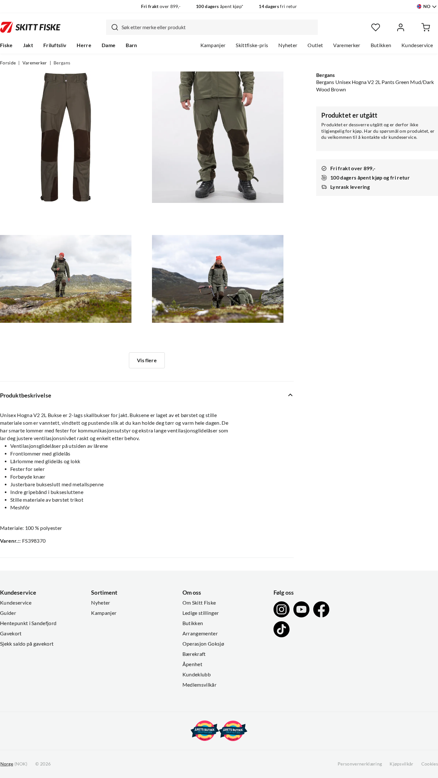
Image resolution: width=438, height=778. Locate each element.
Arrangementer (200, 633)
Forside (8, 62)
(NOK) (13, 763)
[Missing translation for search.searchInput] (112, 27)
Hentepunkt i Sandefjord (28, 623)
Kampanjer (213, 45)
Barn (131, 45)
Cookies (429, 763)
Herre (84, 45)
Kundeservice (417, 45)
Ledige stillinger (200, 613)
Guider (8, 613)
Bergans (62, 62)
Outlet (315, 45)
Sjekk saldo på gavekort (27, 644)
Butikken (381, 45)
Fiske (6, 45)
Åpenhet (192, 664)
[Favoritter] (375, 27)
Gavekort (11, 633)
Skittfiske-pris (252, 45)
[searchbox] (218, 27)
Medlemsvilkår (199, 685)
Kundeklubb (196, 674)
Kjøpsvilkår (402, 763)
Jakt (28, 45)
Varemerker (346, 45)
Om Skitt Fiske (199, 603)
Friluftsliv (55, 45)
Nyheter (287, 45)
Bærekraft (194, 654)
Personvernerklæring (360, 763)
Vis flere (146, 360)
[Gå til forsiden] (30, 27)
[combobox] (212, 27)
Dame (108, 45)
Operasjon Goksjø (203, 644)
